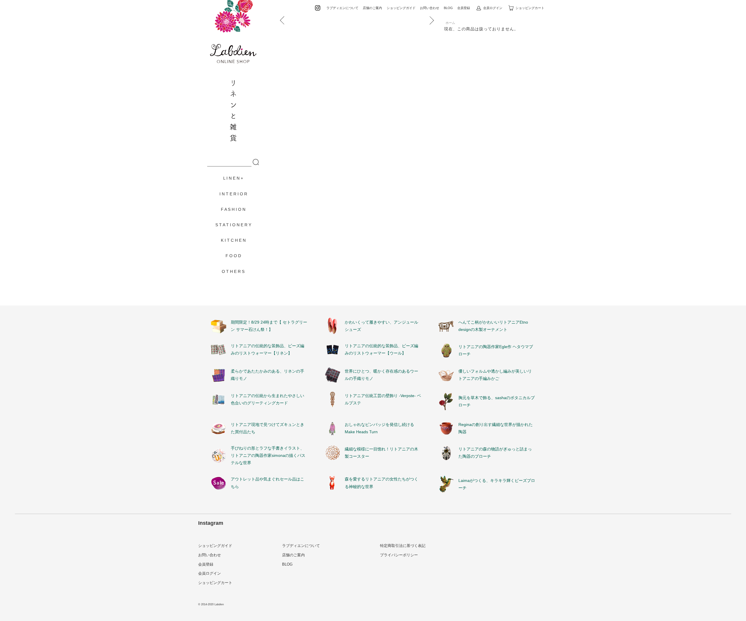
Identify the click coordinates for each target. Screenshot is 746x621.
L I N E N (231, 178)
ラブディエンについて (342, 8)
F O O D (233, 255)
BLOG (448, 8)
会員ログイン (492, 8)
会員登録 (463, 8)
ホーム (450, 22)
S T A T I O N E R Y (233, 224)
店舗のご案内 (372, 8)
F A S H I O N (233, 209)
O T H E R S (233, 271)
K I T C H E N (233, 240)
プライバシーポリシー (399, 555)
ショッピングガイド (401, 8)
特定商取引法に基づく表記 (402, 545)
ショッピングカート (529, 8)
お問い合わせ (429, 8)
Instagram (210, 523)
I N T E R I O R (233, 194)
